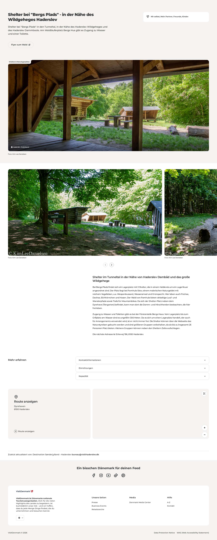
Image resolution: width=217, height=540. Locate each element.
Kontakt (170, 506)
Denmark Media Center (140, 502)
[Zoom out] (205, 435)
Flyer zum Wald (19, 45)
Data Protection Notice (164, 533)
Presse (95, 502)
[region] (151, 414)
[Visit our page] (101, 475)
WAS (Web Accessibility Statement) (193, 533)
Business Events (99, 506)
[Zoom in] (205, 428)
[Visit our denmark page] (93, 475)
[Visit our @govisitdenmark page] (116, 475)
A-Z (168, 502)
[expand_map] (204, 393)
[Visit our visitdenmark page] (108, 475)
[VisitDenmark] (24, 491)
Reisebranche (98, 509)
